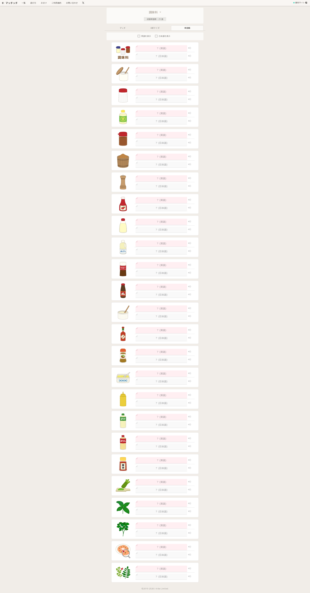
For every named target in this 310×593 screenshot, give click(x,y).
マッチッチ (12, 3)
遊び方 (33, 3)
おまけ (44, 3)
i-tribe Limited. (161, 588)
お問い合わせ (72, 3)
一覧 (24, 2)
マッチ (123, 28)
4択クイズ (155, 28)
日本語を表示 (164, 36)
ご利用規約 (56, 3)
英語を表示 (146, 36)
